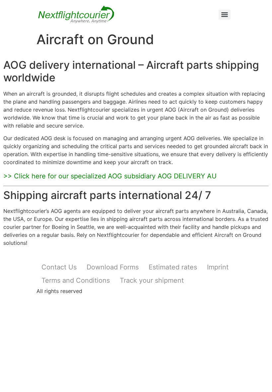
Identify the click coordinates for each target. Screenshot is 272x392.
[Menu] (225, 15)
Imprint (218, 267)
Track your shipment (152, 280)
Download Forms (113, 267)
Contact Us (59, 267)
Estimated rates (173, 267)
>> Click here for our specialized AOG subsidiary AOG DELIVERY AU (110, 176)
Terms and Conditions (75, 280)
